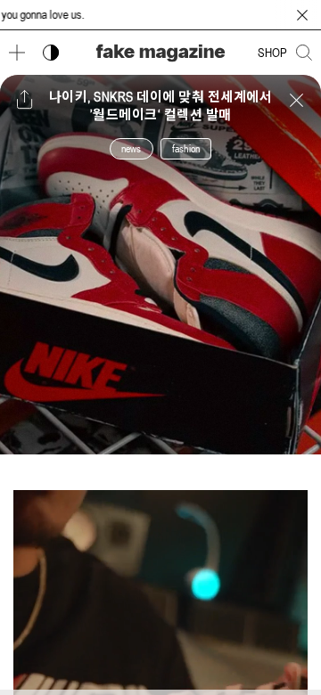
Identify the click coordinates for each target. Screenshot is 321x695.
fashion (186, 149)
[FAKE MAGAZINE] (160, 53)
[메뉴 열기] (17, 52)
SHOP (272, 52)
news (131, 149)
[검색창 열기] (304, 52)
